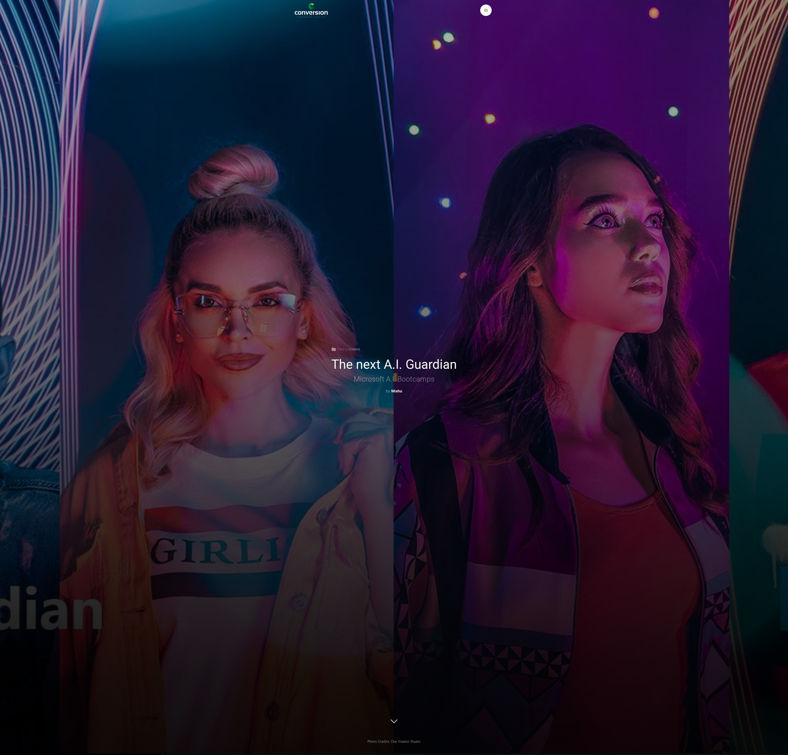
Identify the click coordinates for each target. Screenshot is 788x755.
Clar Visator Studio (405, 741)
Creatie (354, 349)
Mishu (396, 391)
